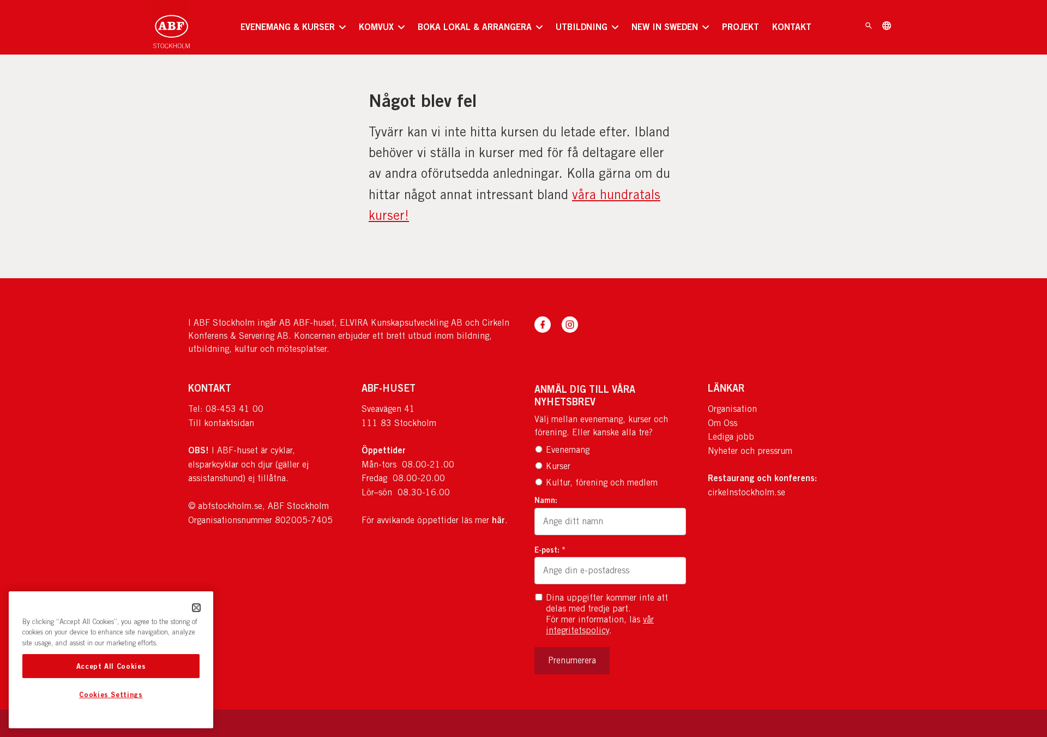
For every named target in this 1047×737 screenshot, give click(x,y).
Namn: (545, 500)
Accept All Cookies (111, 666)
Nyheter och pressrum (750, 451)
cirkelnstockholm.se (746, 492)
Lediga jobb (731, 437)
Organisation (732, 409)
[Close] (196, 607)
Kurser (558, 466)
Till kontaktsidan (221, 423)
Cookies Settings (111, 695)
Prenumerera (572, 660)
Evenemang (567, 450)
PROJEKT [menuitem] (740, 26)
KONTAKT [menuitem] (791, 26)
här (498, 519)
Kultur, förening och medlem (602, 482)
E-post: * (549, 549)
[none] (293, 27)
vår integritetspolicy (600, 625)
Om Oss (722, 423)
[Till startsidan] (171, 27)
